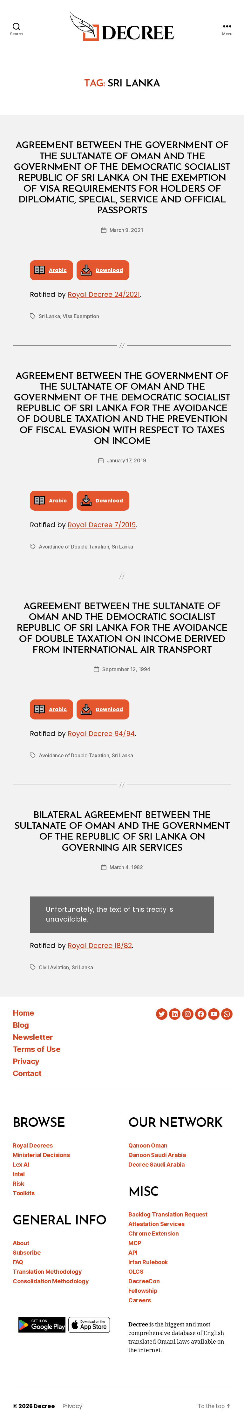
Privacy (26, 1061)
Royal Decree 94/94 (101, 733)
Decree (44, 1406)
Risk (18, 1183)
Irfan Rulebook (148, 1262)
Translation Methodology (47, 1271)
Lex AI (21, 1164)
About (21, 1243)
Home (23, 1013)
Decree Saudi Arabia (156, 1164)
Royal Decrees (33, 1145)
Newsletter (33, 1037)
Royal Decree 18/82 (100, 945)
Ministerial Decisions (41, 1155)
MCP (134, 1243)
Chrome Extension (153, 1233)
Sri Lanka (49, 316)
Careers (139, 1300)
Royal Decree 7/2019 (102, 524)
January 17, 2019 (126, 460)
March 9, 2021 (126, 230)
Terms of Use (36, 1049)
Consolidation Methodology (51, 1281)
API (132, 1252)
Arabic (58, 270)
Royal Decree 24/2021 (104, 294)
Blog (21, 1025)
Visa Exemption (81, 316)
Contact (27, 1073)
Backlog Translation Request (167, 1214)
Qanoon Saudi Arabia (157, 1155)
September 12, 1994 (126, 669)
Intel (19, 1174)
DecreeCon (144, 1281)
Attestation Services (156, 1224)
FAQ (18, 1262)
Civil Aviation (54, 967)
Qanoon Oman (147, 1145)
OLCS (136, 1271)
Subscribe (27, 1252)
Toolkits (24, 1193)
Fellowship (142, 1290)
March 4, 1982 (126, 867)
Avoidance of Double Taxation (74, 546)
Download (109, 270)
